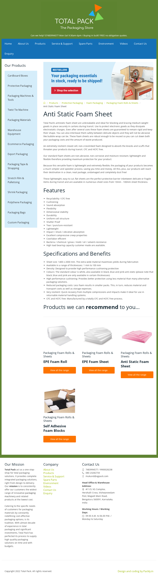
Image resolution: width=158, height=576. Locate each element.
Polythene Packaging (20, 202)
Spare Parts (85, 43)
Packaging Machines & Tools (21, 97)
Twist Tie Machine (18, 109)
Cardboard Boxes (18, 75)
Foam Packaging (94, 102)
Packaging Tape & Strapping (18, 166)
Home (8, 43)
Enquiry (9, 53)
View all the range (59, 370)
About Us (23, 43)
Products (40, 43)
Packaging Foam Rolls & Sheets (122, 102)
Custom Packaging (18, 222)
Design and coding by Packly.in (135, 571)
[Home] (79, 16)
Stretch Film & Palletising (16, 180)
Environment (106, 43)
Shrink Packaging (17, 192)
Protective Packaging (20, 85)
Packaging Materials (19, 120)
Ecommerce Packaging (21, 144)
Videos (124, 43)
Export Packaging (18, 154)
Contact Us (140, 43)
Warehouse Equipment (14, 132)
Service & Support (62, 43)
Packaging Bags (17, 212)
